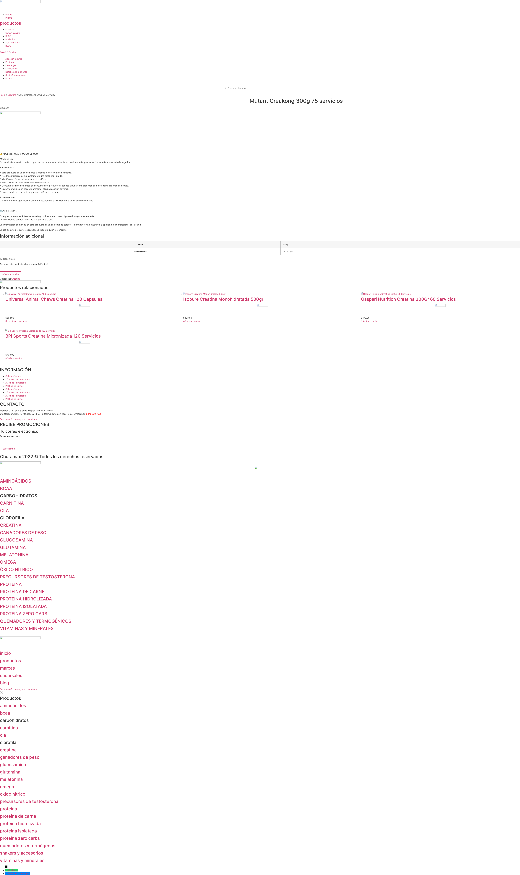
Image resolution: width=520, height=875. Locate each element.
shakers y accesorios (21, 853)
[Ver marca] (20, 113)
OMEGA (8, 562)
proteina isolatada (18, 831)
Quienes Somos (13, 376)
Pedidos (9, 62)
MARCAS (10, 29)
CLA (4, 510)
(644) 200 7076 (93, 413)
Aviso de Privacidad (15, 382)
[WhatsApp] (6, 870)
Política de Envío (14, 386)
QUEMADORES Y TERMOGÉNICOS (35, 621)
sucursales (11, 675)
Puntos (8, 78)
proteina (8, 808)
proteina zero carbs (20, 838)
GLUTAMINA (13, 547)
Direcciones (11, 68)
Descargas (10, 65)
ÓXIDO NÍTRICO (16, 569)
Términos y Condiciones (17, 379)
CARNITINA (12, 503)
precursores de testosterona (29, 801)
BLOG (8, 36)
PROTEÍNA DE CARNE (22, 591)
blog (4, 682)
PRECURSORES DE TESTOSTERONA (37, 576)
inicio (5, 653)
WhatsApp (13, 870)
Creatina (12, 95)
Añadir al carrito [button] (191, 321)
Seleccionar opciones (16, 321)
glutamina (10, 772)
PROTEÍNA (11, 584)
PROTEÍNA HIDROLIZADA (26, 599)
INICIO (8, 14)
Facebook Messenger (19, 873)
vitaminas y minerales (22, 860)
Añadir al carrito (10, 274)
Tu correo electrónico (11, 436)
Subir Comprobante (15, 75)
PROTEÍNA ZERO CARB (23, 613)
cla (3, 735)
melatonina (11, 779)
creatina (8, 749)
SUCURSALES (12, 32)
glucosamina (13, 764)
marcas (7, 668)
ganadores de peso (19, 757)
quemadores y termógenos (27, 845)
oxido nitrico (12, 794)
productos (10, 23)
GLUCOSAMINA (16, 540)
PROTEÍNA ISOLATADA (23, 606)
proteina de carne (18, 816)
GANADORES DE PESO (23, 532)
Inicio (2, 95)
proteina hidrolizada (20, 823)
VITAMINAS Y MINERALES (27, 628)
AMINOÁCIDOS (15, 481)
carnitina (9, 727)
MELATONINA (14, 554)
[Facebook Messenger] (6, 873)
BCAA (6, 488)
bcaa (5, 713)
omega (7, 786)
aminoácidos (13, 705)
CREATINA (11, 525)
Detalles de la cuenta (16, 71)
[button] (260, 55)
